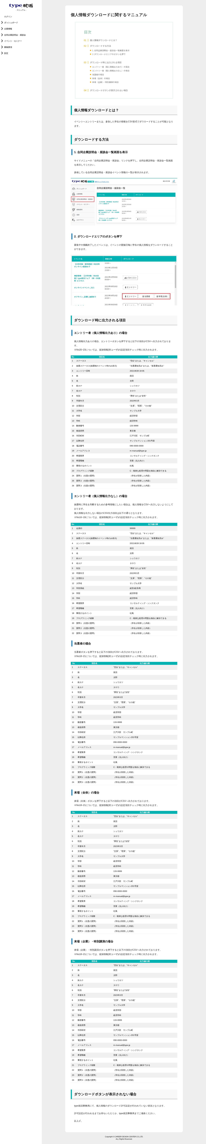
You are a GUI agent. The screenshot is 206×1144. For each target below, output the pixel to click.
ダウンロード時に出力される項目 (105, 62)
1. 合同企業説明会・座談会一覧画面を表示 (110, 50)
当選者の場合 (98, 74)
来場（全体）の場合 (101, 78)
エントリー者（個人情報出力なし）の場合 (110, 70)
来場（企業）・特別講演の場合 (105, 82)
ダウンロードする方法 (100, 45)
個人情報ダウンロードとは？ (103, 40)
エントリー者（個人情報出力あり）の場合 (110, 66)
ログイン (8, 16)
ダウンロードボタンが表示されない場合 (109, 90)
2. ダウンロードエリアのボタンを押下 (109, 54)
